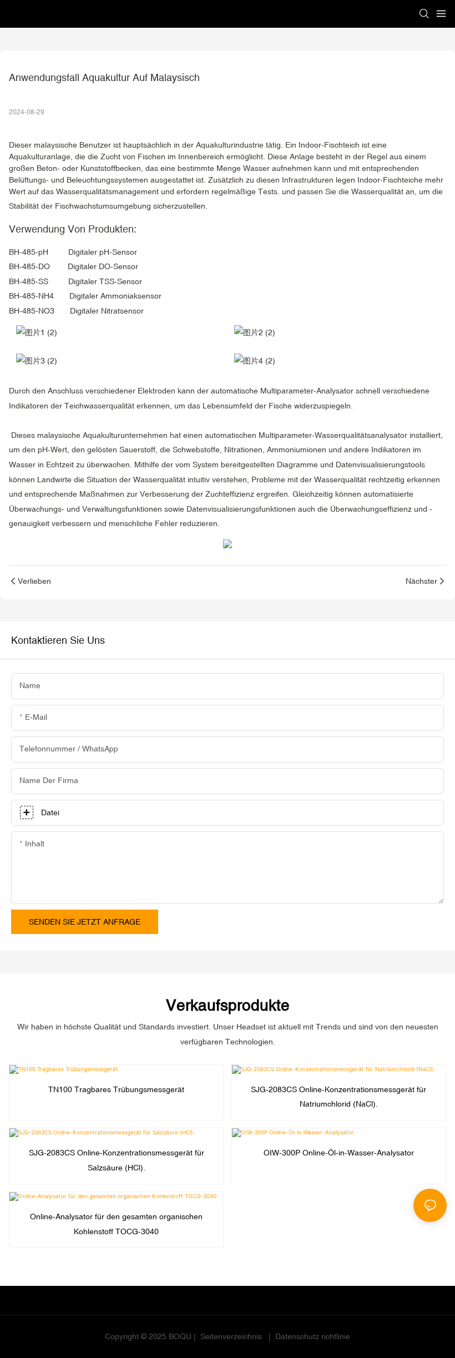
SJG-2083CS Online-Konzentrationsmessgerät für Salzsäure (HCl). (116, 1160)
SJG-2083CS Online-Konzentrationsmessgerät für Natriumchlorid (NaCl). (338, 1097)
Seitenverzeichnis (231, 1336)
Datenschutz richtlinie (311, 1336)
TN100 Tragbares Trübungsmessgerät (116, 1089)
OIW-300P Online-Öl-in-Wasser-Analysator (339, 1152)
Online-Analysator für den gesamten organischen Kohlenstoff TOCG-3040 (116, 1224)
